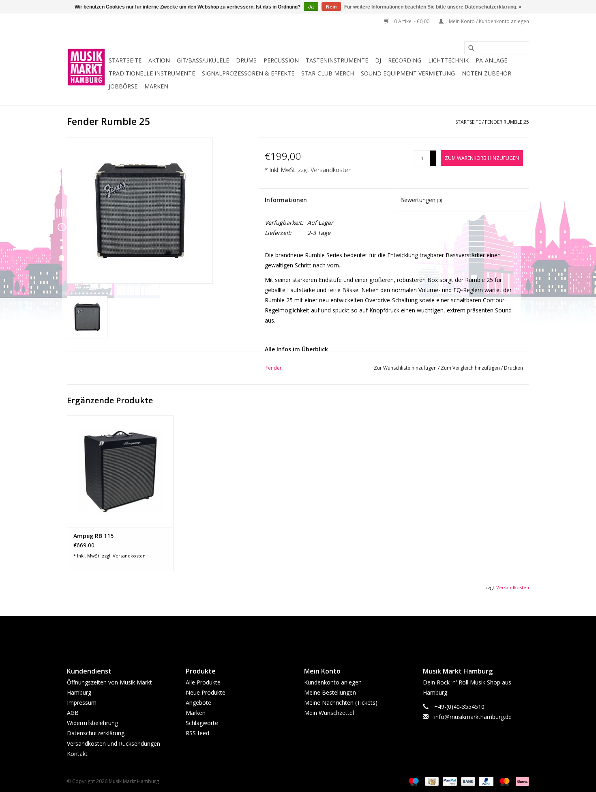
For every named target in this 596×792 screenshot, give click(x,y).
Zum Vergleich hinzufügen (471, 367)
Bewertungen (421, 200)
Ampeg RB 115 (93, 536)
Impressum (81, 702)
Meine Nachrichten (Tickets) (340, 702)
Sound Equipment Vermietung (408, 73)
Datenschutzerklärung (95, 733)
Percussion (281, 60)
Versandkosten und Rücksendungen (113, 743)
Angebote (198, 702)
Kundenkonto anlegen (333, 682)
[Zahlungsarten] (413, 780)
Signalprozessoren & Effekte (248, 73)
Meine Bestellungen (330, 692)
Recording (404, 60)
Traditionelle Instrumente (152, 73)
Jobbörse (123, 86)
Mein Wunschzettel (329, 713)
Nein (331, 7)
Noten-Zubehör (486, 73)
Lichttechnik (448, 60)
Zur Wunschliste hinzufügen (406, 367)
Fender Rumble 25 (507, 121)
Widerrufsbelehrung (92, 723)
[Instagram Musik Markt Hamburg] (305, 634)
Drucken (513, 367)
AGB (73, 713)
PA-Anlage (491, 60)
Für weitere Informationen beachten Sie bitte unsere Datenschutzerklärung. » (432, 7)
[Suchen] (468, 48)
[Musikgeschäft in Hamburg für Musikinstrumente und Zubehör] (86, 67)
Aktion (159, 60)
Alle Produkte (203, 682)
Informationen (286, 200)
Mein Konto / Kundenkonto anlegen (488, 21)
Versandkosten (331, 170)
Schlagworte (202, 723)
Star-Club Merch (327, 73)
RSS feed (197, 733)
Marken (156, 86)
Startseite (125, 60)
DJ (378, 60)
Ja (311, 7)
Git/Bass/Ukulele (203, 60)
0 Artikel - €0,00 (412, 21)
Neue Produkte (205, 692)
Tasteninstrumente (337, 60)
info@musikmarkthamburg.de (473, 717)
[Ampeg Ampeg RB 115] (120, 471)
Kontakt (77, 754)
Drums (246, 60)
